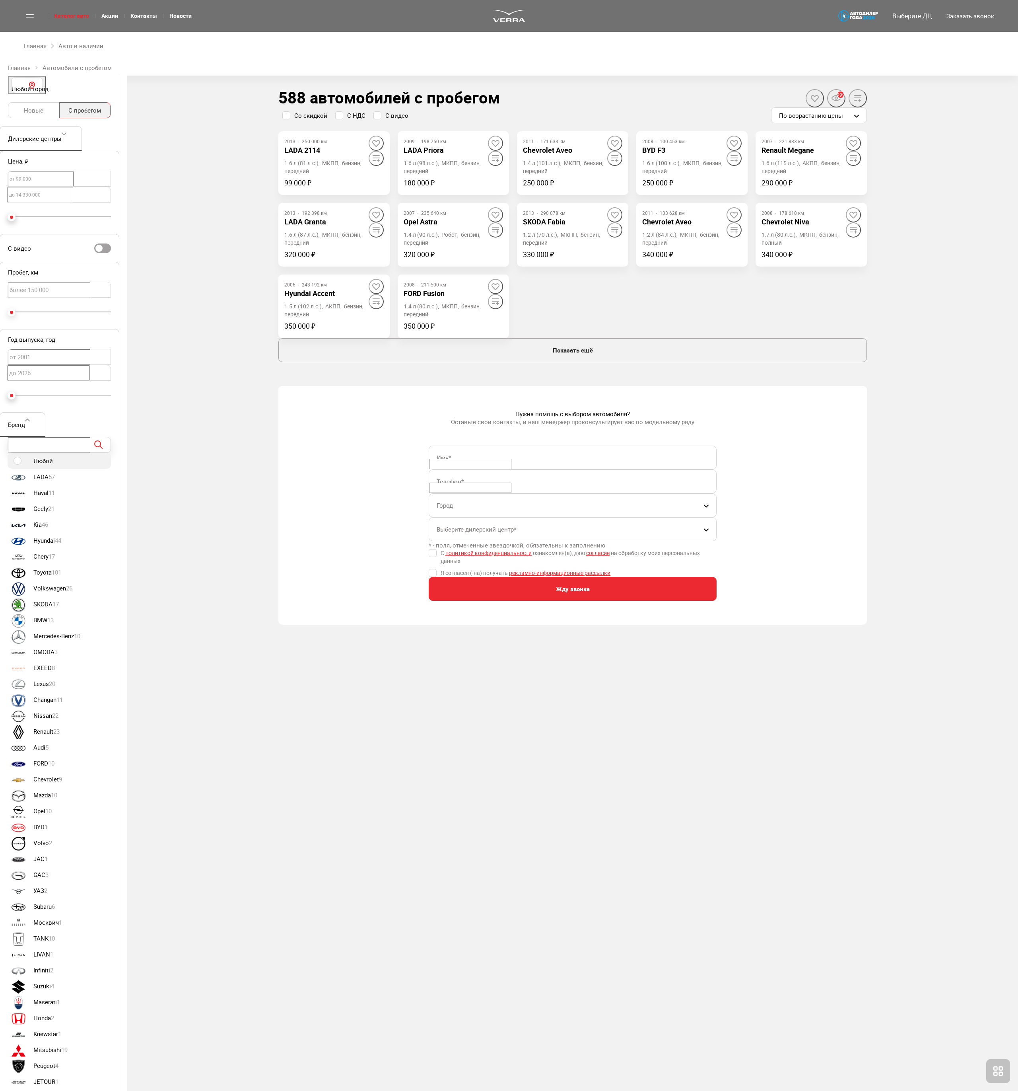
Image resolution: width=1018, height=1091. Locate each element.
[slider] (12, 217)
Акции (109, 15)
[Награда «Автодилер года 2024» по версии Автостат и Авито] (858, 15)
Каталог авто (71, 15)
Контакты (143, 15)
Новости (180, 15)
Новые (33, 110)
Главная (19, 68)
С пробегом (84, 110)
